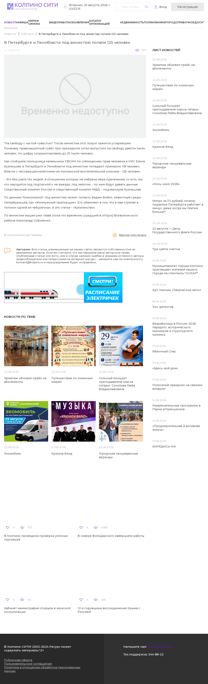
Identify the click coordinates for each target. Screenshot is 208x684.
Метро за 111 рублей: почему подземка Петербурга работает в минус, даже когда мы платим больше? (177, 206)
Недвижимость (132, 22)
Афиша (23, 22)
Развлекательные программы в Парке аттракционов (176, 407)
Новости (11, 22)
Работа (64, 22)
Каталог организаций (99, 22)
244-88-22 (156, 654)
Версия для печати (132, 235)
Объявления (79, 22)
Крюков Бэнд (61, 453)
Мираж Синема (34, 22)
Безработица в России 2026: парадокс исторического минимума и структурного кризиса (174, 329)
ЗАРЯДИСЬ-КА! (164, 446)
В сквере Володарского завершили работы (111, 536)
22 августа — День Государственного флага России (177, 230)
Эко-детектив (162, 307)
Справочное (185, 22)
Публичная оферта (18, 660)
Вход (163, 7)
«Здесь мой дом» (165, 368)
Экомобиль (12, 453)
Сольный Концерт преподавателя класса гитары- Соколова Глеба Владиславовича (117, 383)
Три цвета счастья (166, 249)
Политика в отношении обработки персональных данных (42, 669)
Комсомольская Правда (24, 235)
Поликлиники (155, 22)
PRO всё (27, 33)
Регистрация (188, 7)
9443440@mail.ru (160, 647)
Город (171, 22)
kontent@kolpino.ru (29, 262)
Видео (54, 22)
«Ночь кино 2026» (166, 184)
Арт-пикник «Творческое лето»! (176, 290)
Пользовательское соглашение (28, 664)
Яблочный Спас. (164, 351)
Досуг (199, 22)
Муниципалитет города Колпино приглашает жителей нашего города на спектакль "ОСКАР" (177, 269)
